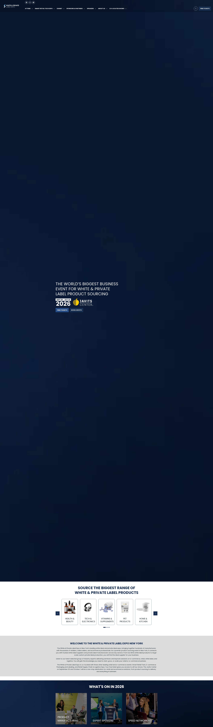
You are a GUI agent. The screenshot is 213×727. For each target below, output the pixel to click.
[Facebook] (33, 2)
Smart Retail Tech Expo (44, 8)
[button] (196, 9)
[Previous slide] (58, 613)
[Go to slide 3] (109, 627)
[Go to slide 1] (104, 627)
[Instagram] (29, 2)
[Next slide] (155, 613)
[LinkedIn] (26, 2)
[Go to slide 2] (106, 627)
